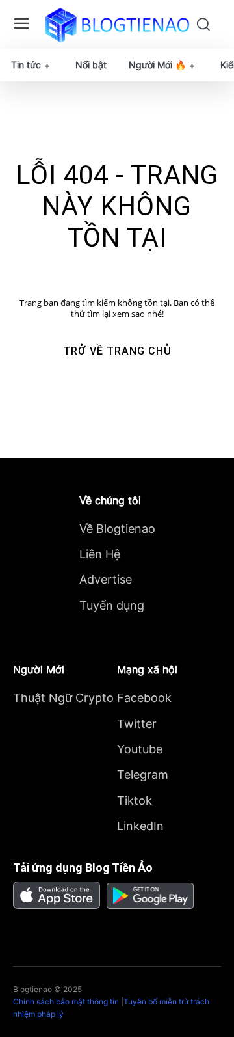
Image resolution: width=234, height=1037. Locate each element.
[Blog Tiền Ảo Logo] (117, 25)
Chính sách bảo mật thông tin (66, 1001)
